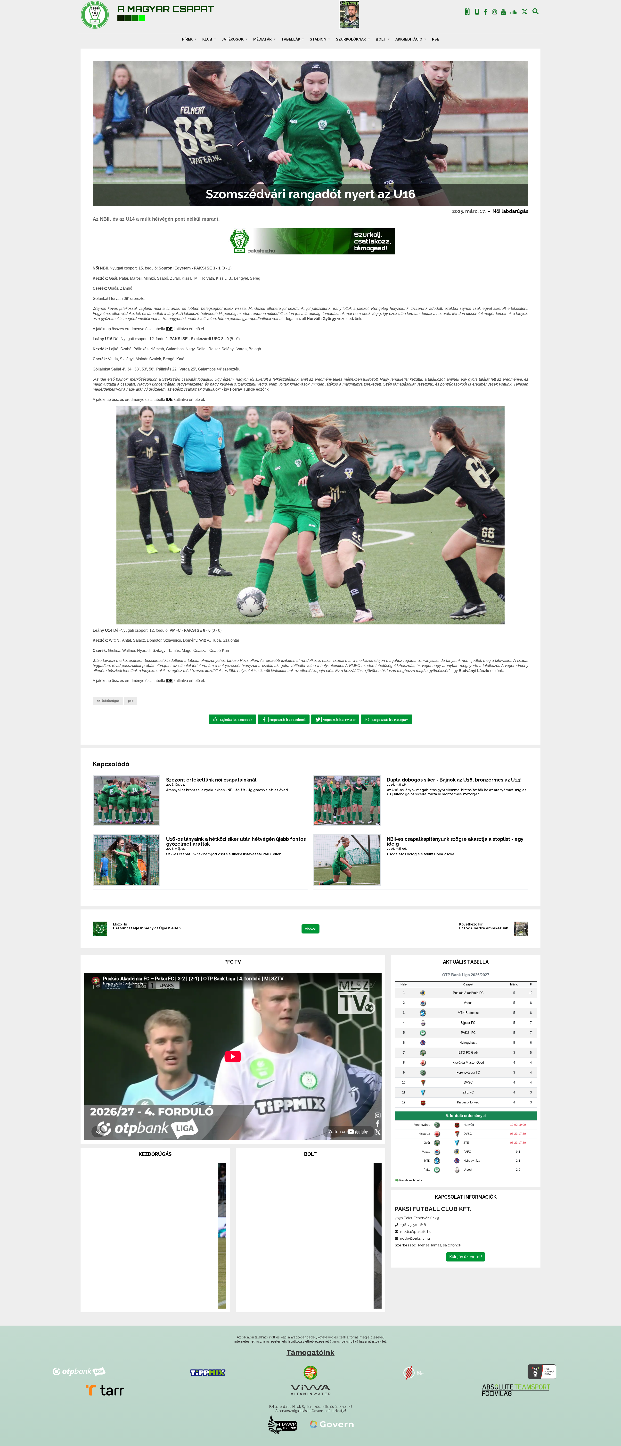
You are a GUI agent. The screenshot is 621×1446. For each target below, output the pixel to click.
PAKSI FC (468, 1032)
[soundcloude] (513, 11)
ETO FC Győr (468, 1052)
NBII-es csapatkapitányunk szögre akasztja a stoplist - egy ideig (455, 841)
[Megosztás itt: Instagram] (386, 719)
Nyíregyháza (468, 1042)
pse (131, 701)
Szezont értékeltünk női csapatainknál (211, 780)
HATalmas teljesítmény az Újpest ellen (147, 928)
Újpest (468, 1169)
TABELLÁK (291, 39)
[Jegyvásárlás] (467, 11)
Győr (427, 1142)
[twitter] (524, 11)
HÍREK (188, 39)
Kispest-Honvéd (468, 1102)
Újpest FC (468, 1023)
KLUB (207, 39)
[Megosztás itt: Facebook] (283, 719)
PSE (435, 39)
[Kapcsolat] (477, 11)
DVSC (468, 1082)
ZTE (466, 1142)
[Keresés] (535, 13)
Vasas (468, 1003)
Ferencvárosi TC (468, 1072)
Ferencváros (422, 1125)
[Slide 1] (146, 1302)
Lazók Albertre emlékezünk (483, 928)
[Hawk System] (282, 1424)
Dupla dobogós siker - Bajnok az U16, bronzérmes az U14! (454, 780)
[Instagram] (494, 13)
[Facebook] (486, 13)
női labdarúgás (108, 701)
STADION (318, 39)
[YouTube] (503, 13)
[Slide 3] (164, 1302)
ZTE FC (468, 1092)
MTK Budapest (468, 1013)
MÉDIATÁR (263, 39)
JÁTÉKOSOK (233, 39)
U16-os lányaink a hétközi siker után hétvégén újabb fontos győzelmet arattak (236, 841)
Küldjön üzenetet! (465, 1256)
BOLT (381, 39)
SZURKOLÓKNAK (351, 39)
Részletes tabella (410, 1180)
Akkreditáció (409, 39)
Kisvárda (424, 1133)
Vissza (310, 928)
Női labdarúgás (510, 211)
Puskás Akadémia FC (468, 993)
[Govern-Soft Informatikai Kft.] (331, 1424)
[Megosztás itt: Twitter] (335, 719)
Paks (427, 1169)
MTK (427, 1160)
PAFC (467, 1151)
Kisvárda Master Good (468, 1062)
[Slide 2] (155, 1302)
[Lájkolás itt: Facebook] (232, 719)
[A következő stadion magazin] (349, 14)
